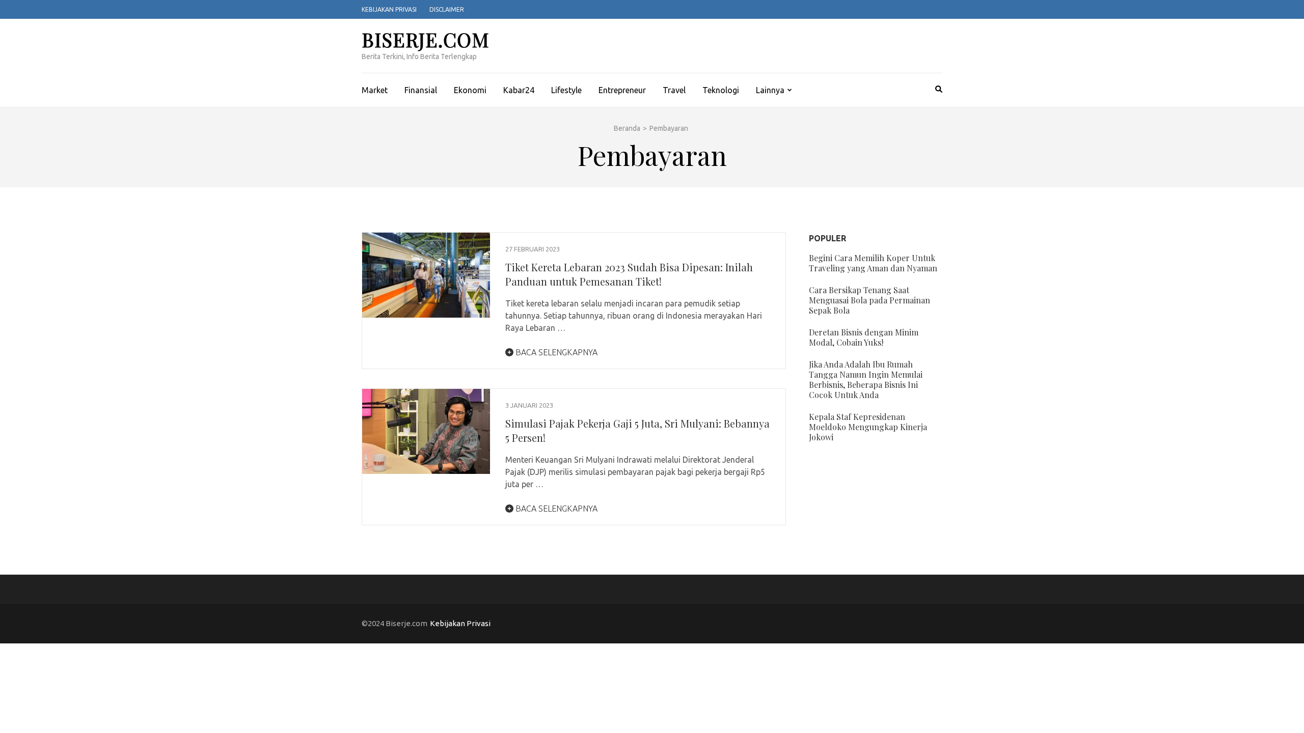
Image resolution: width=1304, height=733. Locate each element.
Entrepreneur (622, 90)
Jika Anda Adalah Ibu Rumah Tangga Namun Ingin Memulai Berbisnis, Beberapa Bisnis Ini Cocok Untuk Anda (865, 379)
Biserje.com (426, 39)
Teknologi (720, 90)
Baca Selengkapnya (555, 352)
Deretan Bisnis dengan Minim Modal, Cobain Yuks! (863, 337)
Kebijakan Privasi (389, 9)
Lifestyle (566, 90)
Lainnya (770, 90)
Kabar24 (518, 90)
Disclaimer (446, 9)
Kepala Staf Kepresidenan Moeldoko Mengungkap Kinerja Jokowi (868, 426)
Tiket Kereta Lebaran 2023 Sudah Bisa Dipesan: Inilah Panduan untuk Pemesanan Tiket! (629, 274)
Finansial (420, 90)
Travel (674, 90)
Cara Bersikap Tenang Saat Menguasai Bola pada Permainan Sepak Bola (869, 300)
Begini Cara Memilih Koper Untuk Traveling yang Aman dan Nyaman (873, 262)
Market (375, 90)
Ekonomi (470, 90)
